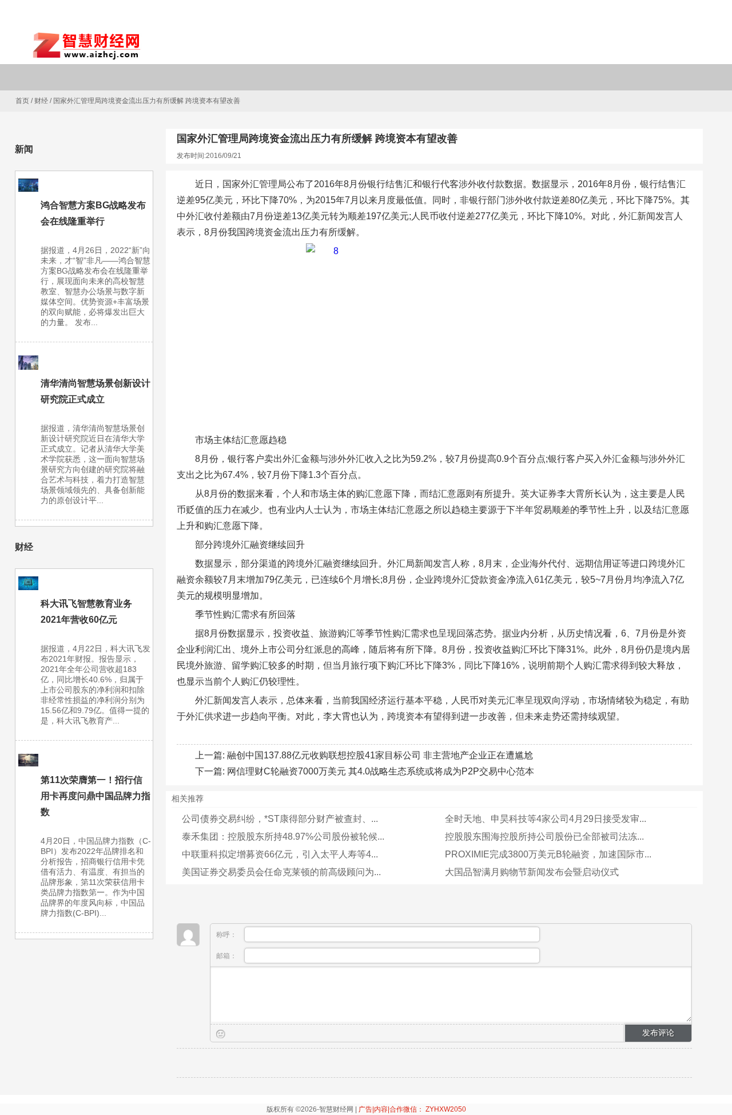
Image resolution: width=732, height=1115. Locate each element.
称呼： (227, 935)
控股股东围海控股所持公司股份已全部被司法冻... (544, 836)
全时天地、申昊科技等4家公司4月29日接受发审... (545, 819)
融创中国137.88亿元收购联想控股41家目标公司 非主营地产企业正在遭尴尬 (380, 755)
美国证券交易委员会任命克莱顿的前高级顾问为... (281, 872)
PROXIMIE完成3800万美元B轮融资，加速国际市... (548, 854)
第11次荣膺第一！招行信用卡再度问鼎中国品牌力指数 (95, 796)
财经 (41, 101)
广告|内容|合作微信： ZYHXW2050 (412, 1109)
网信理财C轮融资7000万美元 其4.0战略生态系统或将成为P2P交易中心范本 (380, 771)
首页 (22, 101)
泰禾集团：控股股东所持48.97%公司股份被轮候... (283, 836)
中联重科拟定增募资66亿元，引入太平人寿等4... (280, 854)
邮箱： (227, 956)
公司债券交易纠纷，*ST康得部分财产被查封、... (280, 819)
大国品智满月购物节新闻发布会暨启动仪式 (532, 872)
